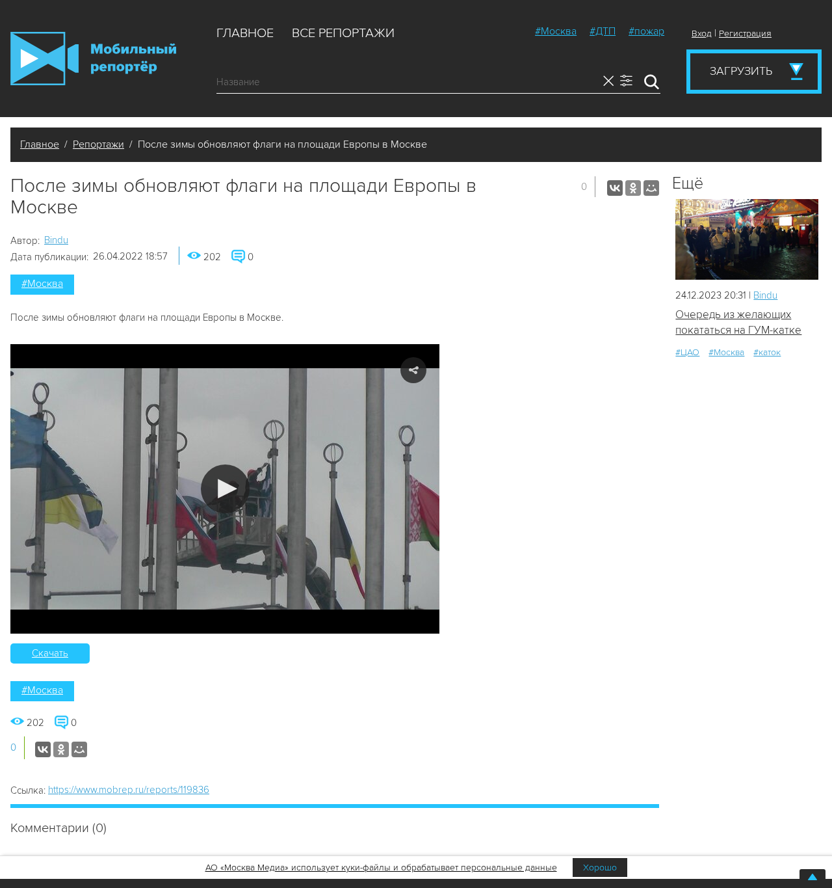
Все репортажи (343, 33)
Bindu (56, 240)
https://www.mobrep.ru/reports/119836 (128, 790)
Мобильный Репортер (93, 58)
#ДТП (603, 31)
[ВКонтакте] (615, 188)
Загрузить (741, 71)
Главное (245, 33)
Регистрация (745, 33)
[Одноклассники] (633, 188)
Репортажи (98, 144)
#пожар (646, 31)
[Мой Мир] (651, 188)
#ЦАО (687, 352)
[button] (225, 488)
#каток (767, 352)
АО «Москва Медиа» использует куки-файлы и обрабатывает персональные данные (381, 867)
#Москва (556, 31)
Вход (702, 33)
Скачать (50, 653)
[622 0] (746, 239)
